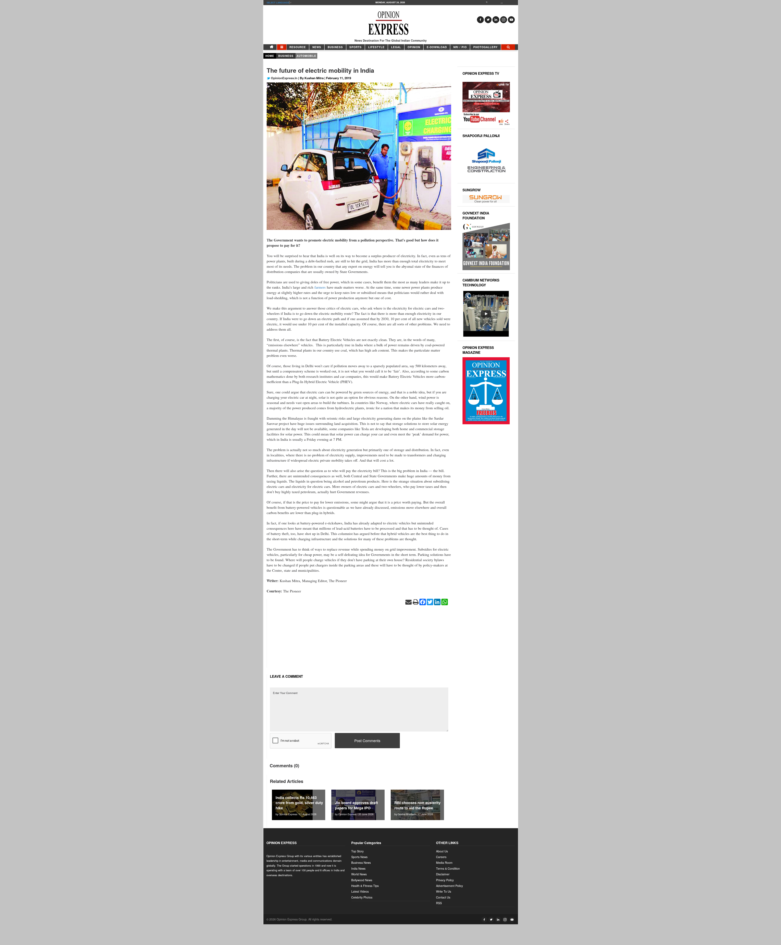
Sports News (359, 857)
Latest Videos (360, 891)
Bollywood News (361, 880)
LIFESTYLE (376, 47)
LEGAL (396, 47)
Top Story (357, 851)
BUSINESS (335, 47)
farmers (319, 287)
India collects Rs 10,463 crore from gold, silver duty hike (299, 802)
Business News (361, 863)
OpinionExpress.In (283, 78)
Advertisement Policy (449, 886)
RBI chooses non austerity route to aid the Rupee (417, 805)
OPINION (414, 47)
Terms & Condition (448, 868)
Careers (441, 857)
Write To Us (443, 891)
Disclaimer (442, 874)
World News (359, 874)
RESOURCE (297, 47)
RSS (439, 903)
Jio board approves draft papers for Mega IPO (356, 805)
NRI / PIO (460, 47)
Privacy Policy (445, 880)
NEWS (316, 47)
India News (358, 868)
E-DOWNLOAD (437, 47)
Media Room (444, 863)
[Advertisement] (359, 639)
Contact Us (443, 897)
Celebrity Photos (361, 897)
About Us (442, 851)
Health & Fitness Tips (365, 886)
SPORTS (355, 47)
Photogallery (485, 47)
